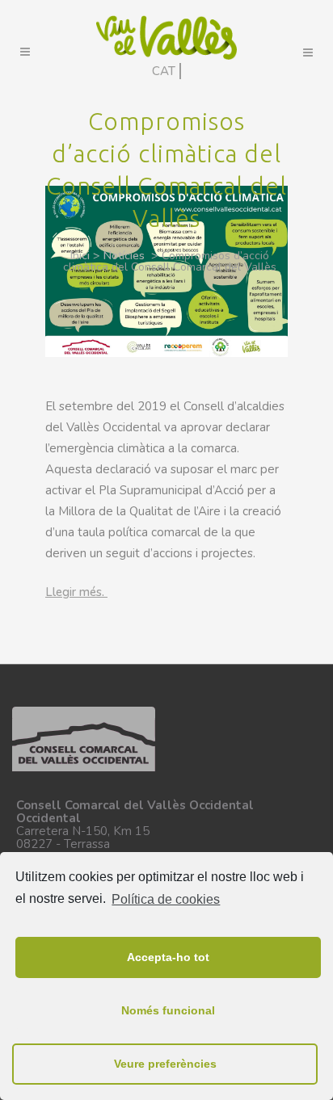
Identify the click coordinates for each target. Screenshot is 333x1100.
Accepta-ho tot (168, 957)
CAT (163, 71)
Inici (80, 255)
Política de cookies (166, 899)
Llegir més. (76, 592)
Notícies (124, 255)
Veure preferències (165, 1063)
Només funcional (168, 1010)
